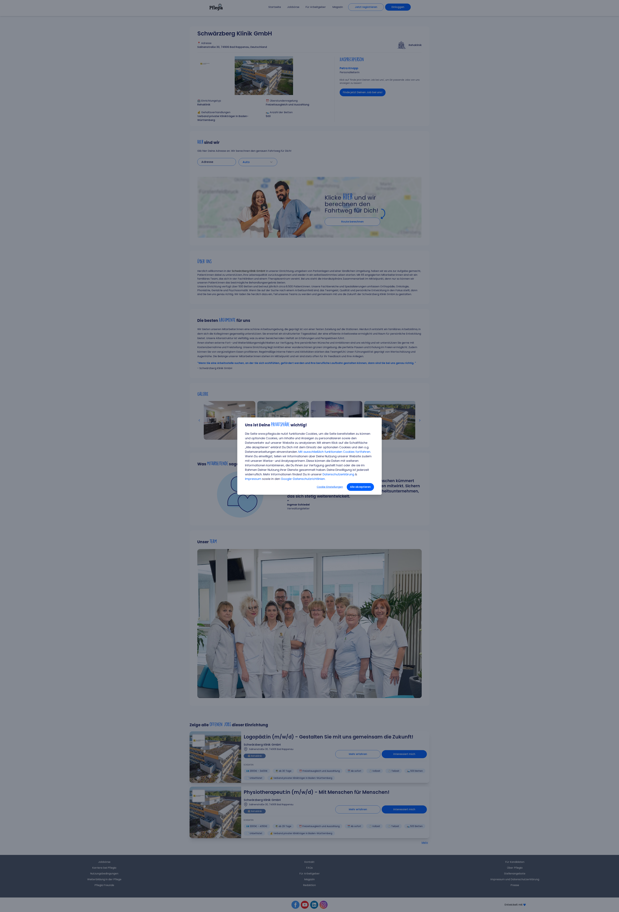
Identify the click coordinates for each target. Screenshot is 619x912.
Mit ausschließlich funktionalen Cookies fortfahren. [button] (334, 452)
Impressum (253, 479)
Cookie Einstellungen (330, 487)
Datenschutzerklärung (338, 474)
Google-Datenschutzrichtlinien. (303, 479)
